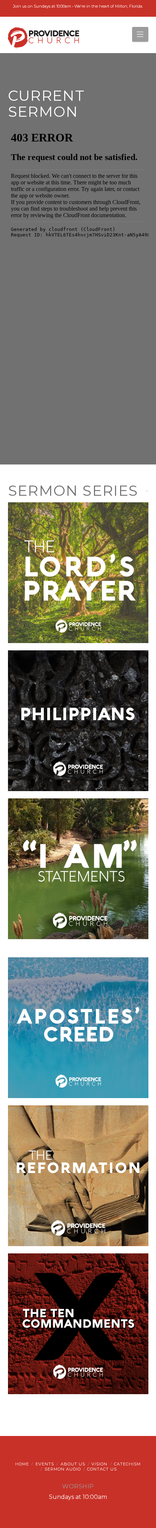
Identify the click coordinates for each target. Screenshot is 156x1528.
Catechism (127, 1464)
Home (22, 1464)
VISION (99, 1464)
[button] (140, 34)
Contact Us (102, 1469)
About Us (73, 1464)
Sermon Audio (63, 1469)
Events (45, 1464)
